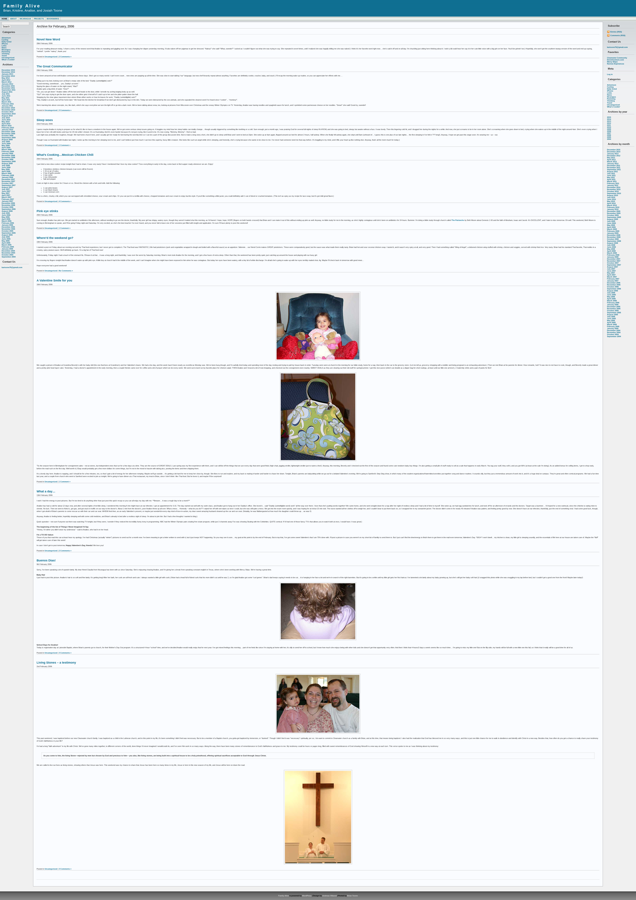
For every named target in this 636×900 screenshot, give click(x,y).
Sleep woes (45, 120)
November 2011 (8, 88)
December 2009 (8, 132)
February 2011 (8, 104)
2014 (609, 119)
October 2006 (7, 207)
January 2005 (7, 249)
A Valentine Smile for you (54, 280)
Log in (610, 74)
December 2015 (8, 70)
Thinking (5, 54)
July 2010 (6, 118)
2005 (609, 137)
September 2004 (9, 257)
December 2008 (8, 155)
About (13, 19)
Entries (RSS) (616, 32)
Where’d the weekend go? (55, 238)
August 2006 (7, 211)
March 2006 (6, 221)
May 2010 (6, 122)
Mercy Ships (612, 62)
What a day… (46, 491)
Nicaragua (25, 19)
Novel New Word (48, 39)
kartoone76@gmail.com (12, 267)
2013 (609, 121)
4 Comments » (65, 201)
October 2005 (7, 231)
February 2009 (8, 151)
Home (4, 19)
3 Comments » (65, 110)
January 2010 (7, 130)
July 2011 (6, 94)
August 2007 (7, 187)
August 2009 (7, 140)
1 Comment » (64, 145)
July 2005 (6, 237)
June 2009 (6, 144)
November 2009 (8, 134)
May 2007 (6, 193)
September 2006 (9, 209)
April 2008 (6, 171)
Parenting (6, 52)
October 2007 (7, 183)
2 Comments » (65, 57)
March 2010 (6, 126)
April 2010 (6, 124)
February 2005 (8, 247)
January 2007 (7, 201)
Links (4, 46)
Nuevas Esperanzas (615, 64)
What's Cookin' (8, 60)
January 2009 (7, 153)
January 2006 (7, 225)
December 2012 (8, 76)
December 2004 (8, 251)
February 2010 (8, 128)
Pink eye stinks (47, 211)
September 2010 (9, 114)
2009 (609, 129)
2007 (609, 133)
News (4, 48)
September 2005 (9, 233)
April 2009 (6, 148)
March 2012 (6, 82)
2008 (609, 131)
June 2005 (6, 239)
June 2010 (6, 120)
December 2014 (8, 72)
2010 (609, 127)
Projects (39, 19)
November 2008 (8, 157)
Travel (4, 56)
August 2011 (7, 92)
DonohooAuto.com (615, 60)
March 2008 (6, 173)
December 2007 (8, 179)
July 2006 (6, 213)
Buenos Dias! (46, 560)
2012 (609, 123)
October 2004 (7, 255)
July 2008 (6, 165)
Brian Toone (352, 896)
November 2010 (8, 110)
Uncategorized (8, 58)
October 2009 (7, 136)
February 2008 (8, 175)
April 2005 (6, 243)
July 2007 (6, 189)
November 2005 (8, 229)
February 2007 (8, 199)
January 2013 (7, 74)
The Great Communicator (54, 66)
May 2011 (5, 98)
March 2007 (6, 197)
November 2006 (8, 205)
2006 (609, 135)
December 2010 (8, 108)
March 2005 (6, 245)
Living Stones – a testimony (56, 662)
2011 (609, 125)
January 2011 (7, 106)
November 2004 (8, 253)
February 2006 (8, 223)
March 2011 (6, 102)
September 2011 (8, 90)
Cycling (5, 40)
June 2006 (6, 215)
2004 (609, 139)
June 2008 (6, 167)
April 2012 (6, 80)
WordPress (307, 896)
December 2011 (8, 86)
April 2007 (6, 195)
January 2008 (7, 177)
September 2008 (9, 161)
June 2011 (6, 96)
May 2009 (6, 146)
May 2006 (6, 217)
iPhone (5, 44)
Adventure (6, 38)
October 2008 (7, 159)
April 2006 (6, 219)
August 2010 (7, 116)
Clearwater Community (617, 58)
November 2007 (8, 181)
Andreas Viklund (329, 896)
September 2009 (9, 138)
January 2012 (7, 84)
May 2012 (6, 78)
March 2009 (6, 149)
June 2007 (6, 191)
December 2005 (8, 227)
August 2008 (7, 163)
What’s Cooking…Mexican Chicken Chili (65, 154)
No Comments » (66, 271)
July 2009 (6, 142)
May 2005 (6, 241)
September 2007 (9, 185)
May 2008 (6, 169)
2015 (609, 117)
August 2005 (7, 235)
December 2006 (8, 203)
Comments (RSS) (617, 35)
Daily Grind (6, 42)
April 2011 (6, 100)
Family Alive (22, 5)
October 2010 (7, 112)
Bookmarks (53, 19)
